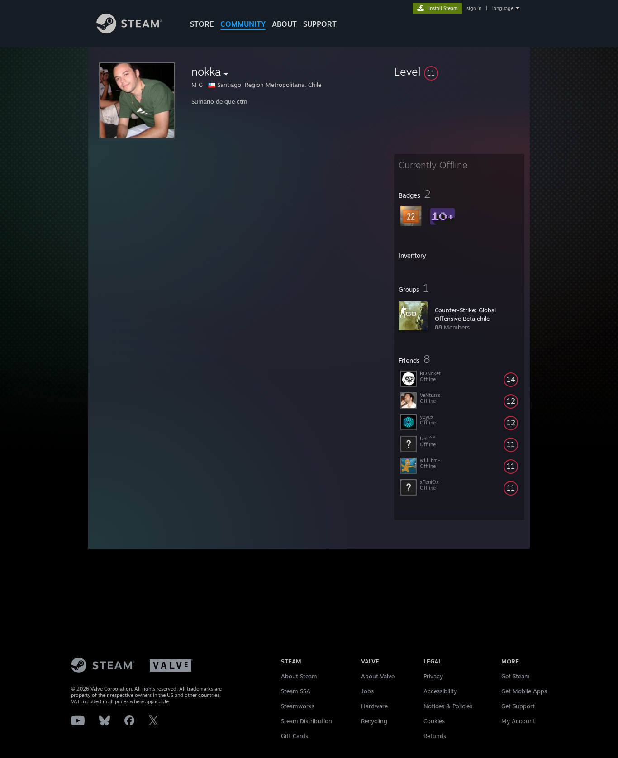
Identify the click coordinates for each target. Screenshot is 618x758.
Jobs (367, 691)
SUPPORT (320, 24)
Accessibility (440, 691)
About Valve (378, 676)
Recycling (374, 721)
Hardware (374, 706)
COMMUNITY (243, 24)
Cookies (434, 721)
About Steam (299, 676)
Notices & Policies (447, 706)
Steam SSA (295, 691)
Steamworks (297, 706)
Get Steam (515, 676)
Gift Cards (294, 735)
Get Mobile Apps (524, 691)
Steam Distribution (306, 721)
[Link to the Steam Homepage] (129, 31)
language (502, 8)
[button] (459, 71)
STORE (202, 24)
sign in (473, 8)
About (284, 24)
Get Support (518, 706)
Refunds (434, 735)
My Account (518, 721)
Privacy (433, 676)
